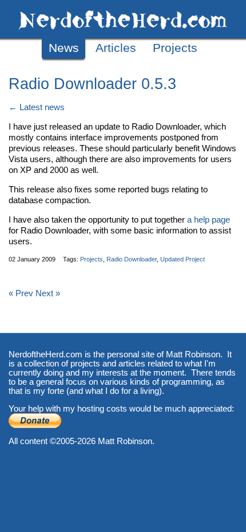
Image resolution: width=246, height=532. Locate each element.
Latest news (42, 107)
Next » (47, 293)
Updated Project (182, 259)
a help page (208, 219)
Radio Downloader (131, 259)
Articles (116, 48)
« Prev (21, 293)
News (64, 48)
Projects (175, 48)
